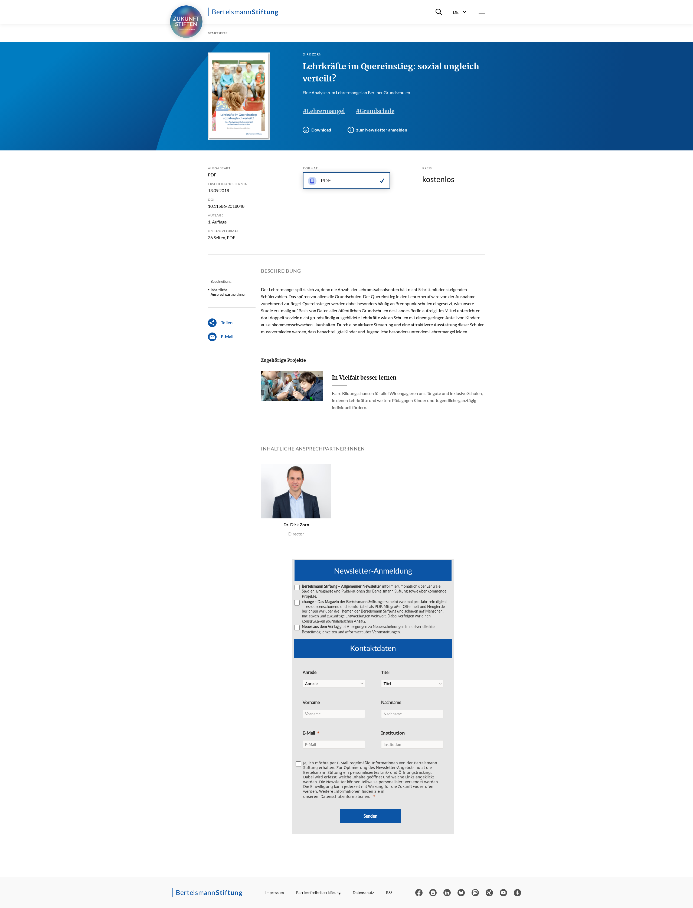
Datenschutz (363, 892)
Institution (393, 733)
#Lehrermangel (324, 111)
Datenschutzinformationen (345, 796)
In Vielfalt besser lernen (364, 377)
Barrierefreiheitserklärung (318, 892)
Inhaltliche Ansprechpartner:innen (228, 292)
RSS (389, 892)
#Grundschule (375, 111)
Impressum (274, 892)
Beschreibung (221, 281)
